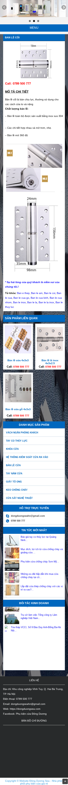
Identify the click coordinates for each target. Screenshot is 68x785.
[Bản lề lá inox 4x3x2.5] (50, 352)
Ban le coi (49, 293)
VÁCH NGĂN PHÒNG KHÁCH (22, 432)
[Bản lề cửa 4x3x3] (18, 352)
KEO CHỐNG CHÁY (17, 489)
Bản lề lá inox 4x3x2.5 (50, 362)
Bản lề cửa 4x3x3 (18, 360)
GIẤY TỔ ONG (14, 481)
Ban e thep (23, 293)
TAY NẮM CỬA (14, 473)
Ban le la (32, 302)
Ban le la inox (46, 302)
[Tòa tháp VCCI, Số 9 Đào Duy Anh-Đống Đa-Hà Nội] (7, 623)
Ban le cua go (21, 297)
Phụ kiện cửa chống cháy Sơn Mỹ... (40, 555)
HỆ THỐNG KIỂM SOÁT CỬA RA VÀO (27, 457)
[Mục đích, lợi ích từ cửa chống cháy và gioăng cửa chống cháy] (12, 551)
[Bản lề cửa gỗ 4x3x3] (18, 401)
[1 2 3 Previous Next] (34, 8)
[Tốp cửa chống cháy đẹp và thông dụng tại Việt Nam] (7, 595)
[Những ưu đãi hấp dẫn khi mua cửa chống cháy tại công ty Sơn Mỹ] (12, 575)
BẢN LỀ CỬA (13, 465)
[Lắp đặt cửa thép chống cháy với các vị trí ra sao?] (12, 588)
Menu (34, 27)
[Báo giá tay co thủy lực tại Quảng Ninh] (12, 538)
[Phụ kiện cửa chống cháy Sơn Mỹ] (12, 563)
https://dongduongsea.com (25, 709)
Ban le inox (19, 302)
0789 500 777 (21, 366)
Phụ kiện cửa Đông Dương (31, 713)
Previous (4, 7)
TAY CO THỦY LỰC (16, 440)
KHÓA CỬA (12, 449)
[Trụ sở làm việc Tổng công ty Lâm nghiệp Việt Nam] (12, 616)
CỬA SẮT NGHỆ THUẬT (19, 498)
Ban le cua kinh (39, 297)
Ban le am (37, 293)
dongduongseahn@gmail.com (28, 704)
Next (63, 7)
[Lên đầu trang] (65, 781)
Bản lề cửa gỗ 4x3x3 (18, 409)
